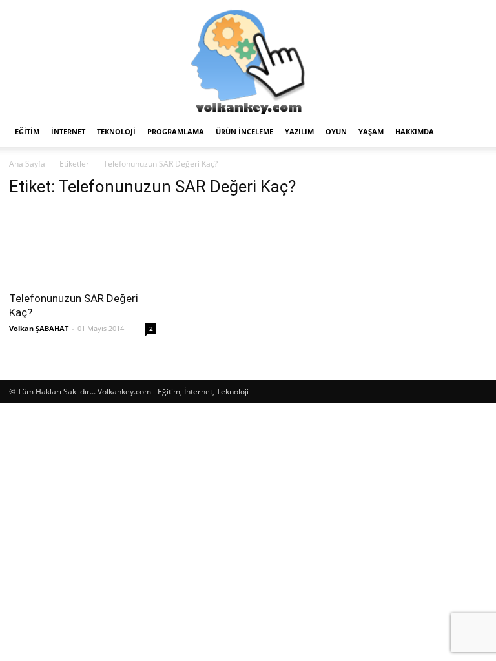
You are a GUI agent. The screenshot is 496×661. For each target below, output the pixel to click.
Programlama (175, 131)
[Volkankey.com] (248, 58)
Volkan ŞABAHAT (38, 328)
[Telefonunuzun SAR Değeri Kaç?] (82, 246)
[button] (471, 132)
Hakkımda (414, 131)
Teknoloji (116, 131)
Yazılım (299, 131)
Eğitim (27, 131)
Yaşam (371, 131)
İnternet (68, 131)
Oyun (336, 131)
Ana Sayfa (27, 163)
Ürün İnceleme (244, 131)
